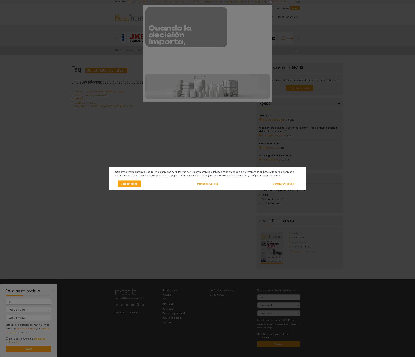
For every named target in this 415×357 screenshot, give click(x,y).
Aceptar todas (129, 183)
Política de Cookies (207, 183)
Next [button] (298, 38)
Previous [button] (116, 38)
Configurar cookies (283, 183)
